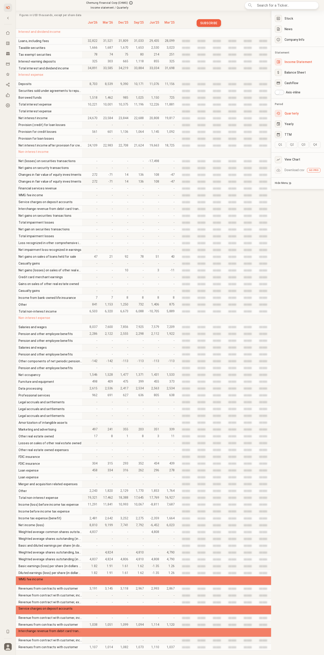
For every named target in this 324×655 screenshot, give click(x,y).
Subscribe (209, 23)
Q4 (315, 144)
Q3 (303, 144)
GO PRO (313, 170)
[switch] (277, 92)
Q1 (280, 144)
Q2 (292, 144)
